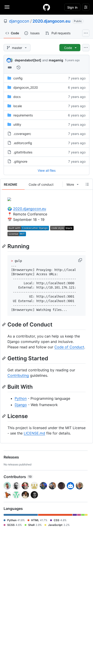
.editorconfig (22, 143)
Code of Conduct (69, 347)
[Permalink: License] (4, 416)
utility (17, 124)
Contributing (18, 375)
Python (21, 398)
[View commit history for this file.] (18, 67)
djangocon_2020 (25, 87)
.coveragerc (22, 134)
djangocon (19, 21)
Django (21, 404)
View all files (47, 170)
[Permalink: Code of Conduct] (4, 324)
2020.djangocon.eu (51, 21)
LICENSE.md (34, 433)
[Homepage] (46, 7)
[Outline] (87, 184)
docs (17, 97)
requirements (23, 115)
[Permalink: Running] (4, 246)
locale (17, 106)
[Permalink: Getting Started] (4, 358)
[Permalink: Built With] (4, 387)
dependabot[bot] (28, 60)
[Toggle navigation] (7, 7)
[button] (80, 260)
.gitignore (20, 161)
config (18, 78)
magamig (56, 60)
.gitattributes (22, 152)
